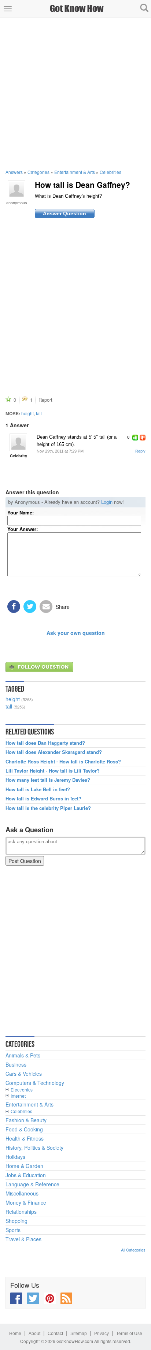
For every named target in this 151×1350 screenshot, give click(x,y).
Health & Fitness (24, 1138)
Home (15, 1333)
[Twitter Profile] (33, 1298)
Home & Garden (24, 1165)
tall (39, 413)
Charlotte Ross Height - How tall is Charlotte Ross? (63, 761)
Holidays (15, 1156)
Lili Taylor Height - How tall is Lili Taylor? (52, 770)
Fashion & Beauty (26, 1120)
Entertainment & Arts (74, 172)
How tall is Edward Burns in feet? (43, 798)
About (34, 1333)
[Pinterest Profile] (50, 1298)
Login (107, 501)
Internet (18, 1096)
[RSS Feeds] (66, 1298)
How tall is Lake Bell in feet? (37, 789)
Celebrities (110, 172)
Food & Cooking (24, 1129)
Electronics (22, 1089)
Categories (38, 172)
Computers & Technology (34, 1082)
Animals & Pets (22, 1055)
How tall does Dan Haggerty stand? (45, 742)
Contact (55, 1333)
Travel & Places (23, 1239)
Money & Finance (25, 1202)
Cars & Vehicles (23, 1073)
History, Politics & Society (34, 1147)
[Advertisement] (75, 93)
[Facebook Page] (16, 1298)
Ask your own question (76, 632)
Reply (140, 451)
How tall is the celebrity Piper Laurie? (48, 808)
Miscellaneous (21, 1193)
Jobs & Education (25, 1175)
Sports (13, 1230)
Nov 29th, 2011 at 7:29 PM (60, 451)
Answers (14, 172)
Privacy (101, 1333)
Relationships (21, 1211)
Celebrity (18, 455)
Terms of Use (129, 1333)
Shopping (16, 1220)
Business (15, 1064)
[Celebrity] (18, 442)
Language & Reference (32, 1184)
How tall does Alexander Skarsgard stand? (53, 752)
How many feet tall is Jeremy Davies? (47, 779)
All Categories (133, 1250)
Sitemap (78, 1333)
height (27, 413)
